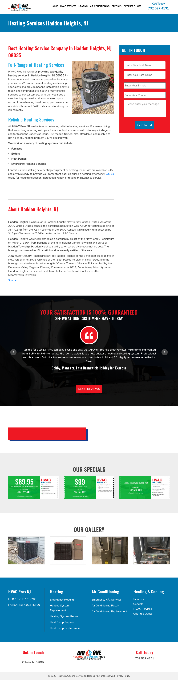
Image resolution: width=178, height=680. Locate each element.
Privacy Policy (123, 676)
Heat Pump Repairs (62, 622)
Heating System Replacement (60, 608)
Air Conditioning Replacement (109, 611)
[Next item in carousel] (164, 352)
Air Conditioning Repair (105, 606)
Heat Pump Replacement (65, 628)
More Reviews (89, 389)
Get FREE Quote (132, 6)
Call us (110, 174)
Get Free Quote (142, 614)
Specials (116, 6)
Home (55, 6)
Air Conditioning (100, 6)
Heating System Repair (64, 616)
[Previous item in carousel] (13, 352)
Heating (83, 6)
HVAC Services (68, 6)
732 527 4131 (158, 8)
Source (12, 280)
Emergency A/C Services (107, 600)
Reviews (138, 599)
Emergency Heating (62, 600)
